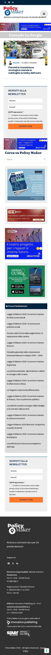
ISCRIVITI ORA (25, 126)
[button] (44, 14)
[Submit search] (45, 159)
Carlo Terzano (30, 63)
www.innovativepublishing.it (18, 607)
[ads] (25, 30)
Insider (16, 63)
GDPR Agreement (16, 112)
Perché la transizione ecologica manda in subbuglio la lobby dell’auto (24, 70)
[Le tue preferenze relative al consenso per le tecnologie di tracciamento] (46, 650)
